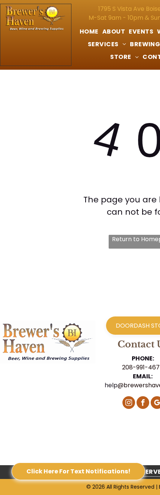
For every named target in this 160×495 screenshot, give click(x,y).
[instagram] (128, 403)
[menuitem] (89, 31)
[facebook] (143, 403)
